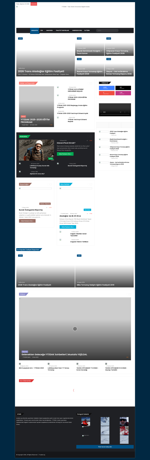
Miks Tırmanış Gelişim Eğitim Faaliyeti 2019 (95, 285)
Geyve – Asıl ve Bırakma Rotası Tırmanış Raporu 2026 (119, 72)
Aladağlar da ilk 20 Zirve (70, 216)
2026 (20, 38)
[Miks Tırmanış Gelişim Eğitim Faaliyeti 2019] (104, 270)
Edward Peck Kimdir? (66, 143)
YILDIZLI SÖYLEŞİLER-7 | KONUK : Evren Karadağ (87, 369)
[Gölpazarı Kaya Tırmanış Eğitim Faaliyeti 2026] (119, 46)
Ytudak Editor (25, 124)
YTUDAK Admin (64, 213)
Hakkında (49, 30)
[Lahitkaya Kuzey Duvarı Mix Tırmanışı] (20, 163)
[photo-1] (124, 421)
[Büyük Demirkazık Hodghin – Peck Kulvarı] (89, 46)
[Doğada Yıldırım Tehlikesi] (60, 239)
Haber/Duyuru (77, 30)
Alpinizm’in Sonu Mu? (37, 174)
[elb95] (85, 421)
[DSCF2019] (105, 430)
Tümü (76, 83)
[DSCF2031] (105, 439)
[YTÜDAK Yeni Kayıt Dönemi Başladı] (58, 118)
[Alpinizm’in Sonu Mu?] (20, 171)
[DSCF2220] (124, 430)
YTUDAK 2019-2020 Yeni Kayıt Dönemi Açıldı (72, 113)
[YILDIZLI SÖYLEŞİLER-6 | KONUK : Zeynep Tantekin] (106, 364)
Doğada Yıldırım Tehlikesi (79, 242)
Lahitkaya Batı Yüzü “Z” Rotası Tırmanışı (58, 369)
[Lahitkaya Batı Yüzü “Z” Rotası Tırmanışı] (48, 364)
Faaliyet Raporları (62, 30)
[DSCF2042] (85, 427)
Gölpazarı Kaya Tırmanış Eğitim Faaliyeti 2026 (117, 52)
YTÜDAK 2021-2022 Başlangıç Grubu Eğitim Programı (72, 106)
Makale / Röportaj (82, 136)
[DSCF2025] (124, 439)
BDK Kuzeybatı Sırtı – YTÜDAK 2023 (31, 368)
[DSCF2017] (85, 436)
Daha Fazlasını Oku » (65, 154)
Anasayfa (34, 30)
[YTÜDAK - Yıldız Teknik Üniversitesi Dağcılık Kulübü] (75, 17)
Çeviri (69, 136)
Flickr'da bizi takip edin (105, 447)
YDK (41, 30)
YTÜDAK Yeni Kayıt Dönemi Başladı (77, 120)
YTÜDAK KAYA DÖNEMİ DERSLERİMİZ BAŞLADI (75, 90)
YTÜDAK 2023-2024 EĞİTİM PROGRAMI (77, 98)
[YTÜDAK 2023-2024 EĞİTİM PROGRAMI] (58, 95)
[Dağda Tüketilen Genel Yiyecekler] (60, 232)
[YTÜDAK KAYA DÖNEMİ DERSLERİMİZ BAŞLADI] (58, 87)
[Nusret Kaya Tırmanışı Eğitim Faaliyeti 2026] (89, 66)
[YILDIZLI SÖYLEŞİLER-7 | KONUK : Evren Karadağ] (77, 364)
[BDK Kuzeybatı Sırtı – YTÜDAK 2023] (20, 364)
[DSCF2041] (105, 421)
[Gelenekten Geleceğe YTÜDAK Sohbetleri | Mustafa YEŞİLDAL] (75, 328)
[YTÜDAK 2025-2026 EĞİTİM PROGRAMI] (36, 106)
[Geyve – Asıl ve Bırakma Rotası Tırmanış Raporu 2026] (119, 66)
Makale (74, 136)
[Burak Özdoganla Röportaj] (58, 163)
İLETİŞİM (87, 30)
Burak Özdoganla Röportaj (77, 166)
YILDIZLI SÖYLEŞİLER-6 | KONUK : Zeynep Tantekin (116, 369)
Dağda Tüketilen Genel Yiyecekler (78, 235)
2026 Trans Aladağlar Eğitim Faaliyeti (41, 71)
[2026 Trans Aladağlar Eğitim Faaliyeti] (45, 56)
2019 (79, 255)
